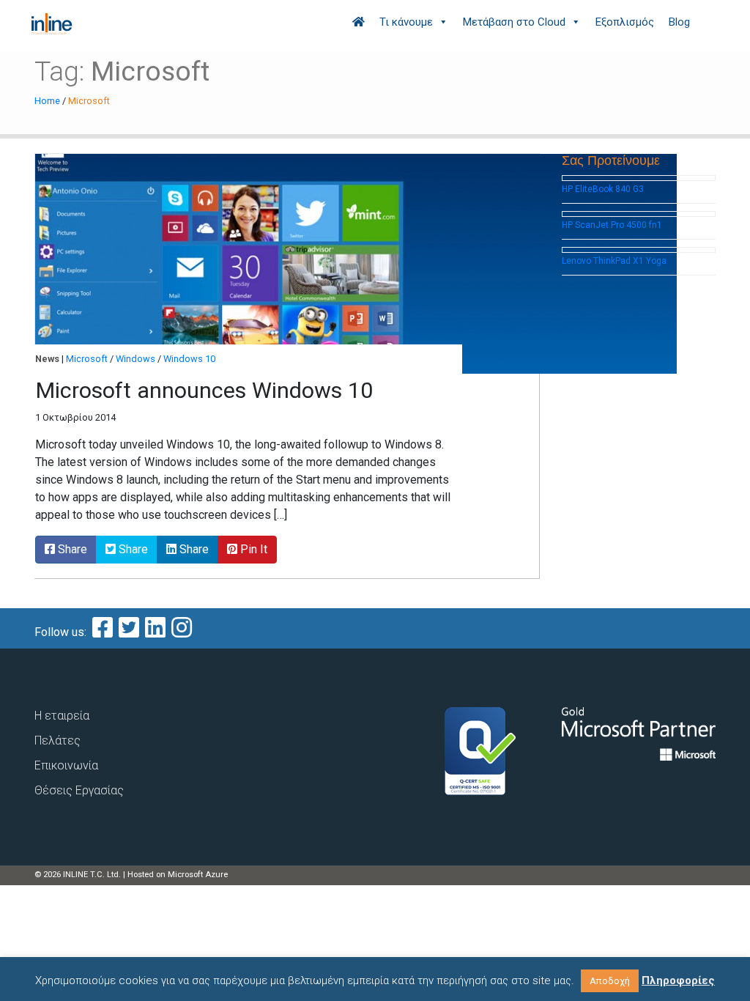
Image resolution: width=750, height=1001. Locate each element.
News (47, 358)
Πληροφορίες (678, 980)
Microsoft (87, 358)
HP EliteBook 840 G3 (603, 189)
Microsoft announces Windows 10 (204, 390)
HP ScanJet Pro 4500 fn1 (612, 225)
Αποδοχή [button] (610, 980)
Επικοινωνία (66, 765)
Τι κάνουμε (406, 22)
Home (47, 100)
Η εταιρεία (61, 716)
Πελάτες (57, 740)
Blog (679, 22)
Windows (135, 358)
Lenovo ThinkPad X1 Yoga (614, 261)
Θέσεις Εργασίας (79, 790)
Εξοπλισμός (624, 22)
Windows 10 (189, 358)
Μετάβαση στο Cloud (514, 22)
